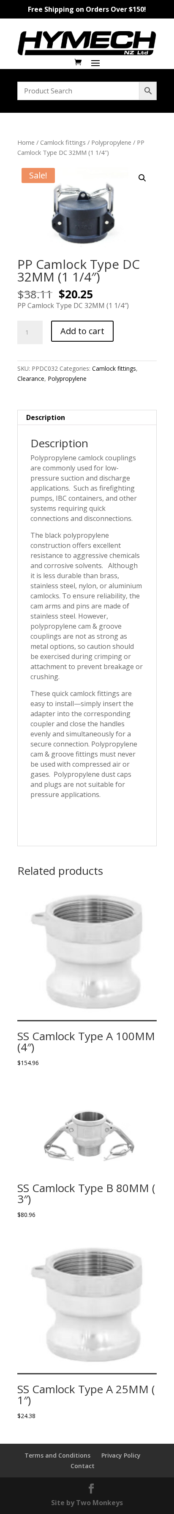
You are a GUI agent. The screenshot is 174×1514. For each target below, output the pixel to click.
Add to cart (82, 331)
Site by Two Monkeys (87, 1502)
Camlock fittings (63, 142)
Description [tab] (45, 417)
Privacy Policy (121, 1455)
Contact (83, 1466)
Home (26, 142)
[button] (142, 178)
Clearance (30, 378)
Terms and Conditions (57, 1455)
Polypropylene (111, 142)
